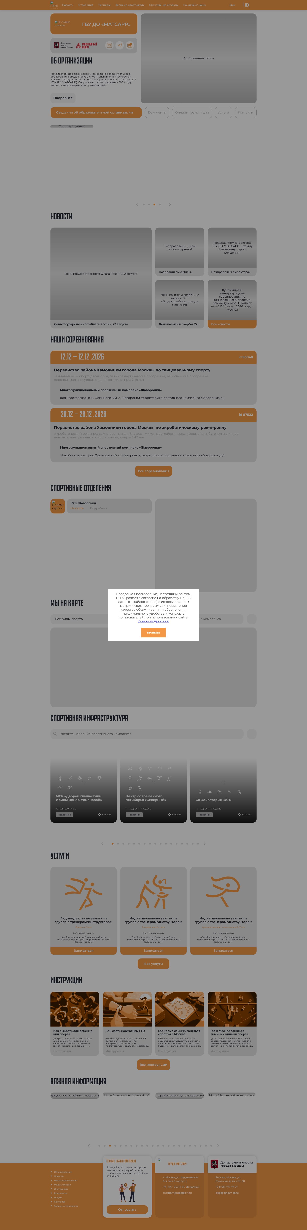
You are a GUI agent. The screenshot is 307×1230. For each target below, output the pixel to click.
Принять (153, 632)
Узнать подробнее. (153, 621)
